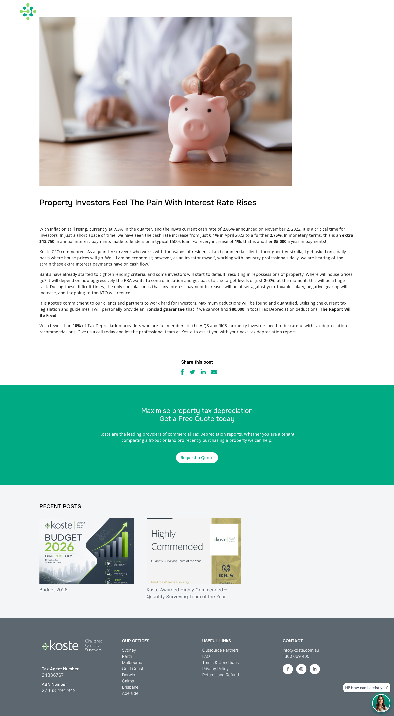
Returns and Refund (220, 674)
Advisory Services (143, 16)
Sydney (129, 650)
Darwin (128, 674)
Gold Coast (132, 668)
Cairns (128, 681)
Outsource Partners (220, 650)
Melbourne (132, 662)
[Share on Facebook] (182, 372)
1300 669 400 (296, 656)
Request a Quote (197, 457)
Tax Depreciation (97, 16)
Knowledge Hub (256, 16)
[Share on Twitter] (192, 372)
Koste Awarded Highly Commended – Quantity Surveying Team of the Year (187, 593)
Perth (127, 656)
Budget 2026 (53, 589)
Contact (366, 5)
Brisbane (130, 687)
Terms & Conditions (220, 662)
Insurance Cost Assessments (200, 16)
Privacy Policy (215, 668)
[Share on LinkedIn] (203, 372)
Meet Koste (337, 5)
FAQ (206, 656)
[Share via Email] (214, 372)
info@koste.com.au (301, 650)
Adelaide (130, 693)
